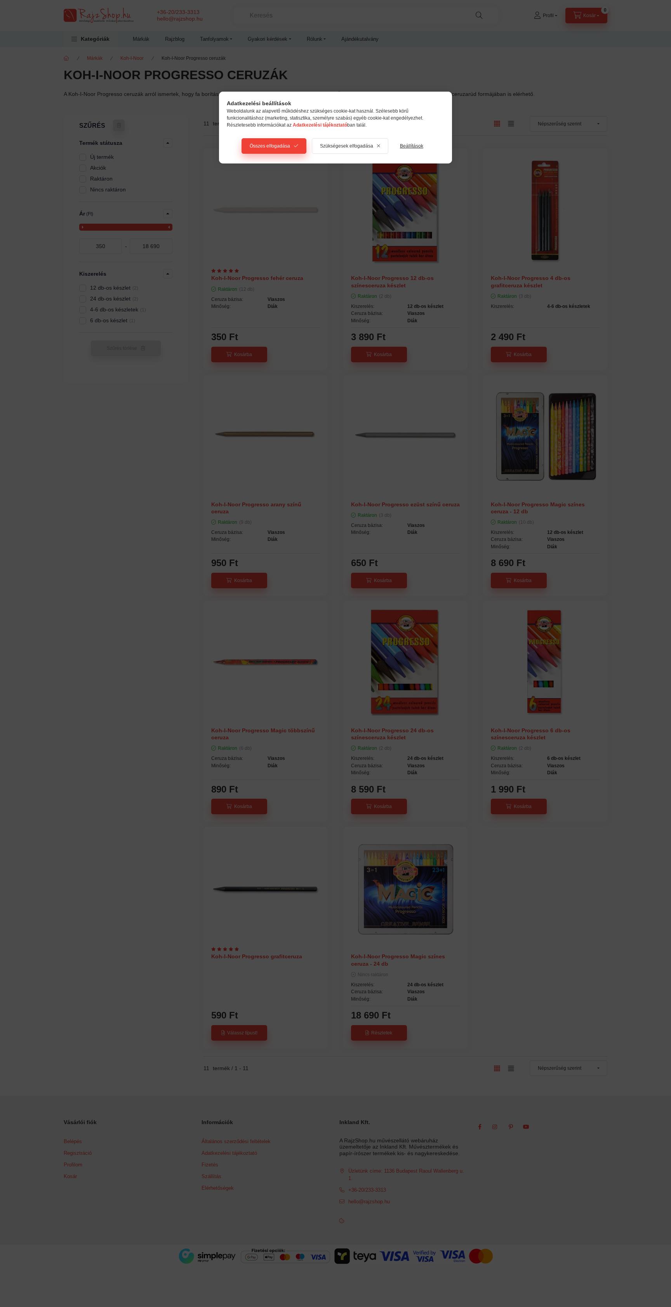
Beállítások (411, 146)
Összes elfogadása (270, 146)
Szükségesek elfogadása (346, 146)
